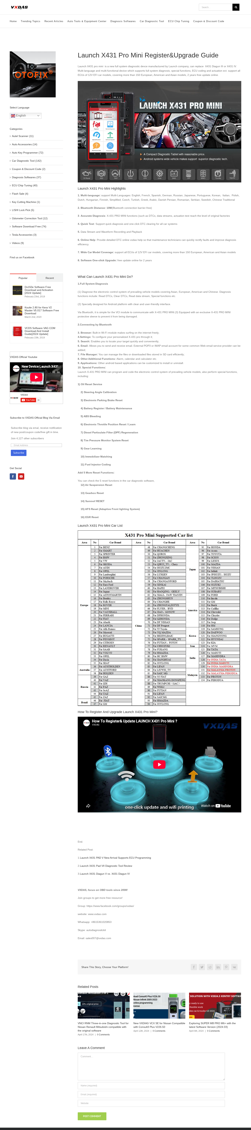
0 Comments (103, 1031)
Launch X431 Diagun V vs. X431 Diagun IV (105, 873)
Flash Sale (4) (20, 193)
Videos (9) (18, 243)
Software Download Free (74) (29, 226)
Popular (23, 278)
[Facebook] (13, 476)
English (20, 115)
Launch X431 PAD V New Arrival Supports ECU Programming (115, 857)
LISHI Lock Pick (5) (23, 210)
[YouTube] (21, 476)
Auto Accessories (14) (24, 144)
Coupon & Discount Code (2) (28, 169)
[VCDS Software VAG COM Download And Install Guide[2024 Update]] (17, 328)
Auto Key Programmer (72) (27, 152)
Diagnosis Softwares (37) (26, 177)
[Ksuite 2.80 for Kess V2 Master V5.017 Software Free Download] (17, 308)
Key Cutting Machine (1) (26, 201)
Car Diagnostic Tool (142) (27, 160)
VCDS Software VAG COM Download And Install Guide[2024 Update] (40, 331)
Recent (50, 278)
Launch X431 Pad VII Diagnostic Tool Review (106, 865)
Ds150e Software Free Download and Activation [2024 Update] (39, 290)
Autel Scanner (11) (23, 136)
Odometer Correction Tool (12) (30, 218)
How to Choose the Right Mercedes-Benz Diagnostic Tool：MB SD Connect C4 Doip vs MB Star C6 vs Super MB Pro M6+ (213, 1027)
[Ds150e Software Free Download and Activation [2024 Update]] (17, 287)
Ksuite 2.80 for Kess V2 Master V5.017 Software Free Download (42, 310)
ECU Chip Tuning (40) (24, 185)
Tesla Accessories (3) (24, 234)
